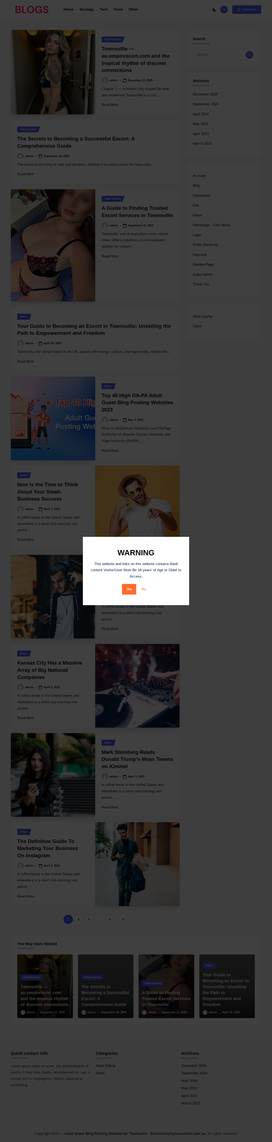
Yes (129, 589)
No (144, 589)
